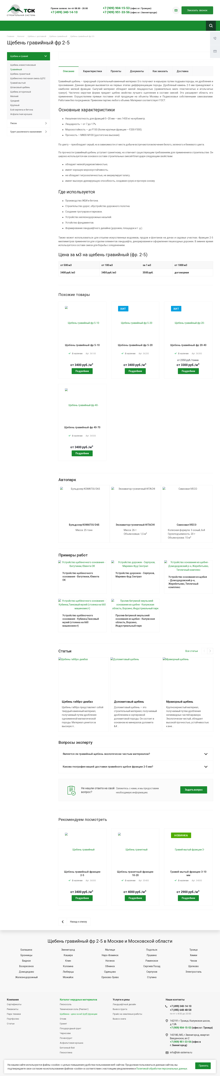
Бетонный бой (67, 1047)
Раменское (152, 960)
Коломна (68, 966)
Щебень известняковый (23, 65)
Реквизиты (12, 1009)
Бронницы (26, 955)
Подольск (151, 949)
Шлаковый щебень (20, 87)
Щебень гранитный (20, 74)
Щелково (193, 966)
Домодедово (26, 971)
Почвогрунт (66, 1038)
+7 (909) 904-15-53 (116, 8)
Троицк (193, 949)
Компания (13, 999)
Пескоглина (66, 1052)
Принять (203, 1065)
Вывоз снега (119, 1019)
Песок (13, 123)
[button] (210, 651)
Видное (26, 960)
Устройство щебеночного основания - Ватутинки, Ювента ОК (80, 576)
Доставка (182, 71)
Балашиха (26, 949)
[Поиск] (211, 26)
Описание (68, 71)
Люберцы (68, 971)
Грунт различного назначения (26, 131)
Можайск (68, 977)
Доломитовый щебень (129, 701)
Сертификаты (14, 1004)
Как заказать (160, 71)
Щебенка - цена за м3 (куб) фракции (78, 1014)
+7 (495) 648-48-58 (180, 1010)
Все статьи (191, 651)
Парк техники (14, 1014)
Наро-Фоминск (110, 955)
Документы (137, 71)
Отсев (63, 1019)
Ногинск (110, 960)
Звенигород (68, 949)
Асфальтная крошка (21, 114)
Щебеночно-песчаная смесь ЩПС (27, 78)
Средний (14, 100)
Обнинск (110, 966)
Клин (68, 960)
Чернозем (65, 1033)
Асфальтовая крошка (71, 1043)
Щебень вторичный (20, 91)
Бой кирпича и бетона (21, 109)
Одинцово (110, 971)
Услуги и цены (121, 999)
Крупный (14, 105)
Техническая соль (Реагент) (74, 1009)
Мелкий (14, 96)
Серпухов (151, 971)
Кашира (68, 955)
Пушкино (152, 955)
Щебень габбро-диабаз (77, 701)
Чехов (193, 960)
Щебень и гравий (19, 56)
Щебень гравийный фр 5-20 (135, 345)
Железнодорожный (26, 977)
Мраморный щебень (179, 701)
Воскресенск (26, 966)
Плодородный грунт (70, 1028)
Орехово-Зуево (110, 977)
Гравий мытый (18, 83)
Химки (193, 955)
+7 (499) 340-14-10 (64, 12)
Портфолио (13, 1019)
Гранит (63, 1023)
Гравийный (16, 69)
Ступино (152, 977)
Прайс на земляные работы (127, 1014)
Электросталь (193, 971)
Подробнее (82, 371)
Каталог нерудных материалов (78, 999)
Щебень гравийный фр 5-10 (82, 345)
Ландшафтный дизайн (124, 1004)
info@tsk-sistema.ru (181, 1052)
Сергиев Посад (151, 966)
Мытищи (110, 949)
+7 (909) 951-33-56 (116, 12)
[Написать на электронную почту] (176, 10)
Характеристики (92, 71)
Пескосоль (66, 1004)
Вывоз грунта (120, 1009)
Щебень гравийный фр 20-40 (188, 345)
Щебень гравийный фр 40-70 (82, 427)
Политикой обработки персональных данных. (162, 1068)
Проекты (116, 71)
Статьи (10, 1023)
